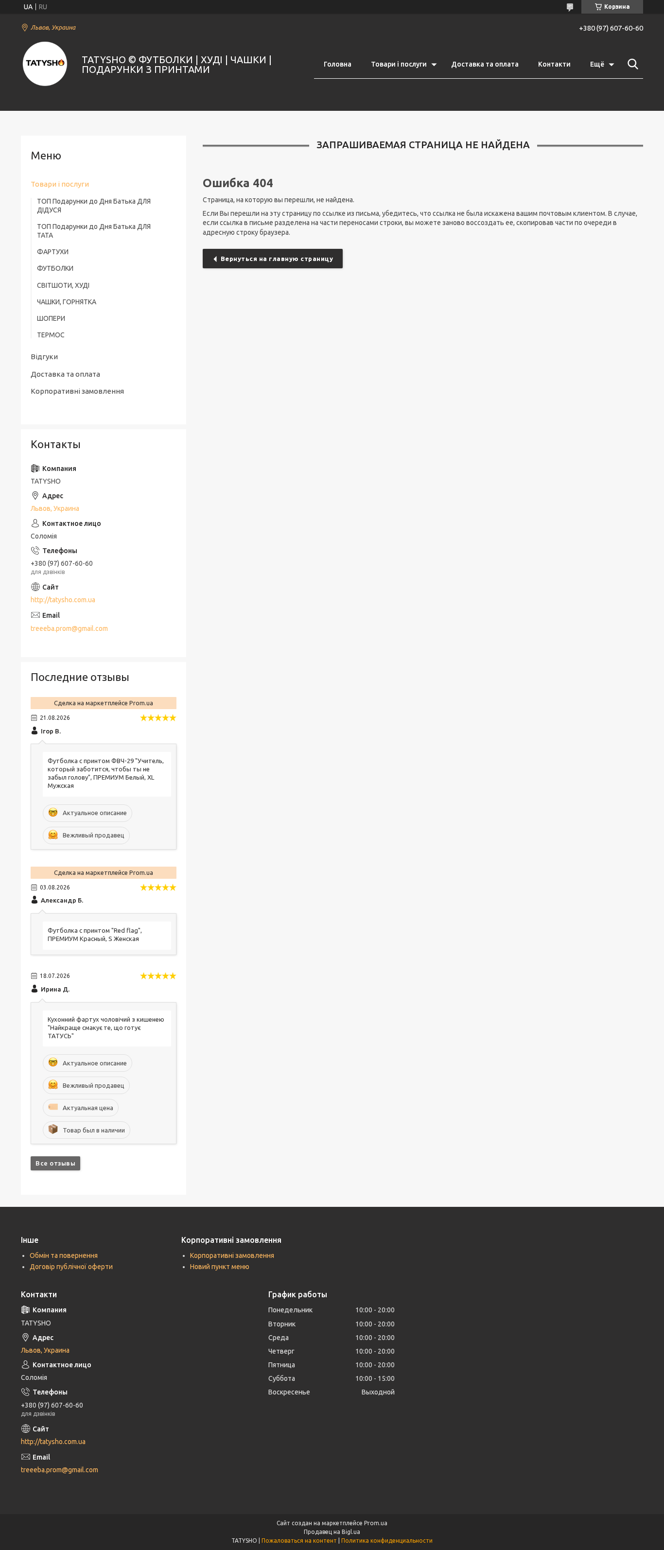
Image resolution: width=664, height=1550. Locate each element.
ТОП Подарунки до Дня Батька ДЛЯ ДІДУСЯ (94, 205)
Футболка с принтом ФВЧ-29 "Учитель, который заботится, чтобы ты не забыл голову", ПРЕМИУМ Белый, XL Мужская (106, 773)
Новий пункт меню (219, 1267)
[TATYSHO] (45, 64)
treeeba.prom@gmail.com (69, 628)
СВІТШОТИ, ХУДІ (63, 285)
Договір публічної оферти (71, 1267)
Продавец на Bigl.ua (332, 1532)
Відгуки (44, 356)
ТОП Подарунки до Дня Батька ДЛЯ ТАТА (94, 231)
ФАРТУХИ (53, 252)
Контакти (554, 64)
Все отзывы (55, 1163)
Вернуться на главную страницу (277, 258)
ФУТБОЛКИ (55, 268)
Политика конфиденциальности (387, 1540)
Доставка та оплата (485, 64)
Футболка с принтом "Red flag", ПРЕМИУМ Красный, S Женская (95, 934)
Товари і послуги (399, 64)
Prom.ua (375, 1523)
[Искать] (631, 64)
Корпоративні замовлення (77, 391)
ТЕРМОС (51, 335)
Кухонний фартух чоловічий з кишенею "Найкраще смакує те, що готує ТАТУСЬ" (106, 1027)
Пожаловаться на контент (299, 1540)
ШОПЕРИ (51, 318)
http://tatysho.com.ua (63, 600)
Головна (337, 64)
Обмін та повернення (64, 1255)
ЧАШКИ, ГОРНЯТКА (66, 302)
